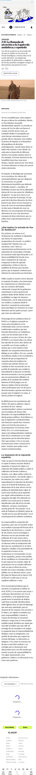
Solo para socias (23, 738)
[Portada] (11, 27)
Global (8, 743)
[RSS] (19, 769)
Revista (20, 749)
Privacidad (21, 754)
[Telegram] (15, 769)
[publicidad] (17, 14)
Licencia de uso (22, 757)
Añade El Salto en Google (10, 73)
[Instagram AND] (7, 769)
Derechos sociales (11, 762)
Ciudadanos (29, 35)
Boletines (21, 741)
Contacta (20, 746)
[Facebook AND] (11, 769)
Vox (24, 35)
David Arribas (5, 109)
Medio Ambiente (10, 760)
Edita (19, 760)
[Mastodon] (23, 769)
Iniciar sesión (31, 27)
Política (8, 738)
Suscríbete (9, 727)
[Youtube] (27, 769)
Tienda (20, 743)
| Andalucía (19, 27)
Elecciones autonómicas (8, 35)
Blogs (7, 754)
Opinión (5, 39)
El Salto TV (9, 749)
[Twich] (31, 769)
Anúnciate (21, 751)
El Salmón (9, 741)
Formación (21, 762)
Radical (8, 746)
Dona (25, 727)
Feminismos (9, 757)
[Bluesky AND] (3, 769)
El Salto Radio (10, 751)
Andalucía (19, 35)
